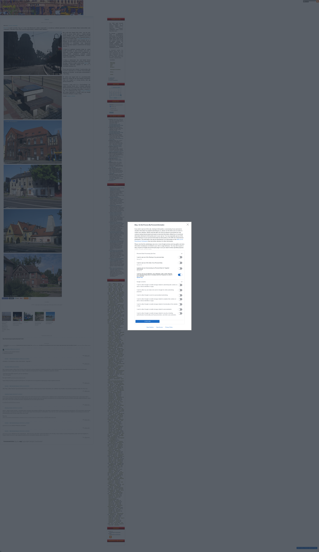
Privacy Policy (169, 327)
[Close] (188, 225)
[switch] (180, 257)
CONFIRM (147, 321)
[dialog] (159, 276)
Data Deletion (150, 327)
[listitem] (159, 253)
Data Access (159, 327)
